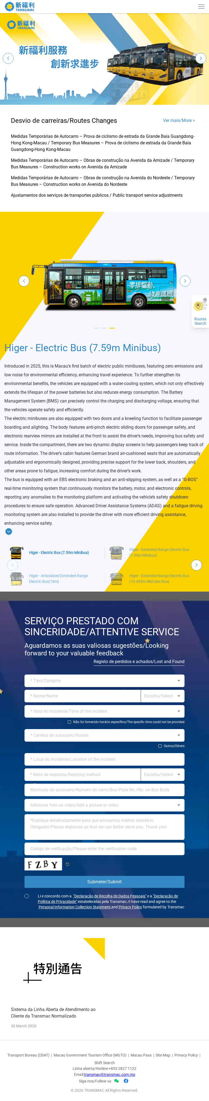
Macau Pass (141, 1086)
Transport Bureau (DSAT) (28, 1086)
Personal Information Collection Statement (74, 937)
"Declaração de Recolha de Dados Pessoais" (109, 926)
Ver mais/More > (179, 120)
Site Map (163, 1086)
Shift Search (104, 1093)
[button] (104, 103)
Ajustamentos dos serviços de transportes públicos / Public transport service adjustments (97, 195)
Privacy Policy (130, 937)
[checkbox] (104, 752)
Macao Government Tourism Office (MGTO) (90, 1086)
